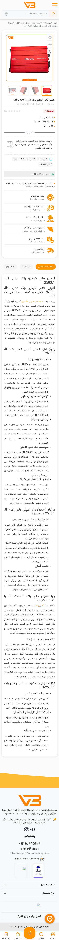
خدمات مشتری (47, 884)
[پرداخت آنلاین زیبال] (38, 871)
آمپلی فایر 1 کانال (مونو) (18, 23)
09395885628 (29, 843)
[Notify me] (29, 933)
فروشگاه (47, 23)
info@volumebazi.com (27, 858)
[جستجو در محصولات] (53, 13)
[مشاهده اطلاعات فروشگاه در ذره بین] (21, 870)
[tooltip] (50, 38)
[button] (54, 5)
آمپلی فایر (36, 23)
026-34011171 (29, 849)
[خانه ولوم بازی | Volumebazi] (29, 5)
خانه (55, 23)
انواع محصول (48, 893)
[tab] (46, 267)
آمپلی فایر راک (45, 164)
